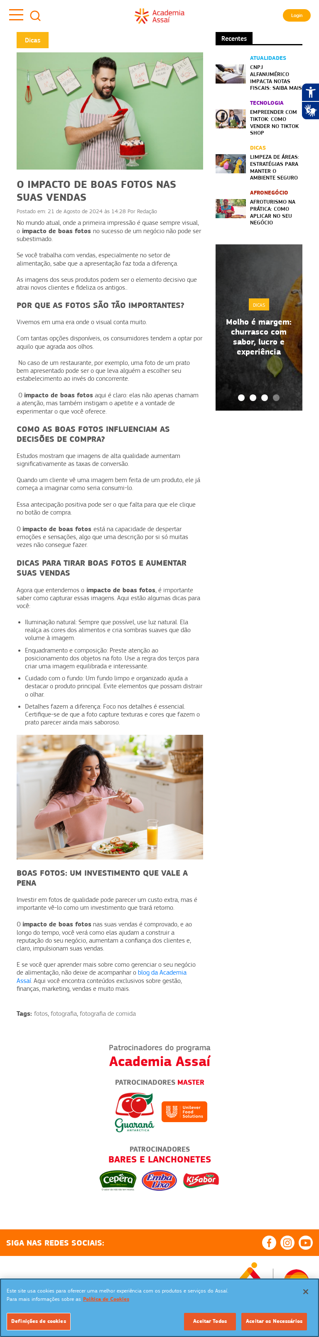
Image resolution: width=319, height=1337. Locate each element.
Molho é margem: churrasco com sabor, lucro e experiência (259, 337)
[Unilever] (184, 1111)
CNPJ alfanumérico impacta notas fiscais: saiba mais (276, 77)
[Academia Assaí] (159, 16)
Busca (35, 16)
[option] (259, 327)
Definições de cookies (38, 1321)
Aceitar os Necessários (274, 1321)
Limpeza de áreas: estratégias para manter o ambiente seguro (274, 167)
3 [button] (264, 397)
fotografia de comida (108, 1013)
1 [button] (241, 397)
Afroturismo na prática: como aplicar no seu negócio (272, 212)
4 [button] (276, 397)
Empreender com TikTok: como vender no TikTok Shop (274, 122)
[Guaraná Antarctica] (134, 1111)
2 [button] (253, 397)
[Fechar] (306, 1292)
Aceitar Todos (210, 1321)
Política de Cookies (106, 1299)
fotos (41, 1013)
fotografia (64, 1013)
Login (296, 15)
